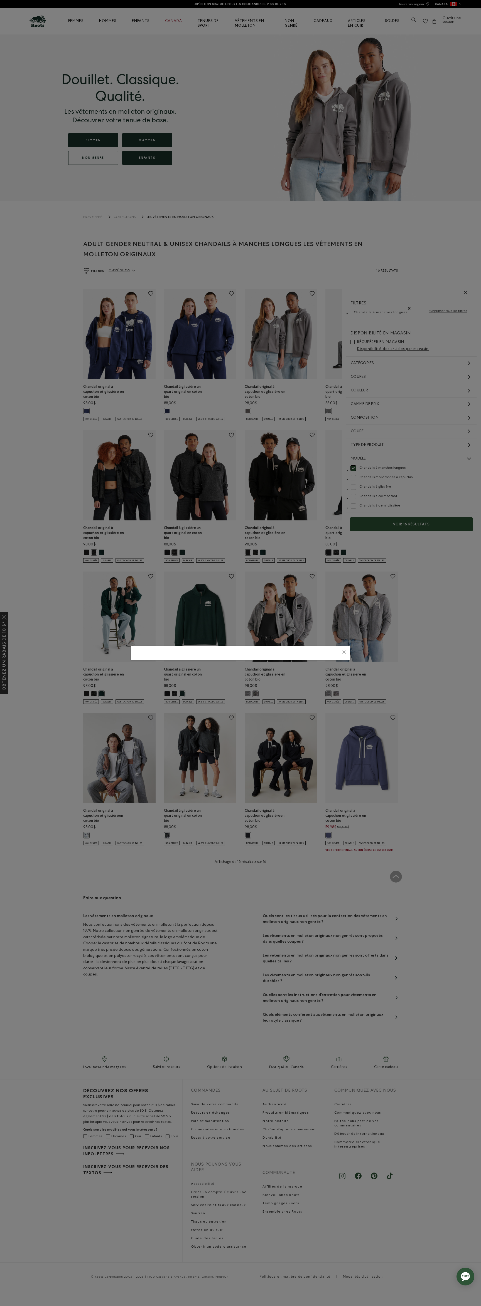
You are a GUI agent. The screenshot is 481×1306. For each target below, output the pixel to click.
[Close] (344, 653)
